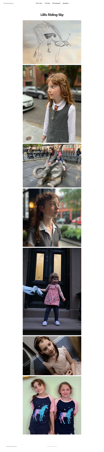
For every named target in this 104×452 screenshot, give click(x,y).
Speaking (65, 3)
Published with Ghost (52, 446)
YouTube (47, 3)
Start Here (39, 3)
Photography (56, 3)
